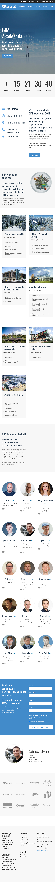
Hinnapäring (5, 848)
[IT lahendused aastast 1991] (9, 8)
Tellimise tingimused (26, 842)
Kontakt (22, 846)
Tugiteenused (24, 840)
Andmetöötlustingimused (27, 844)
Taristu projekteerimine (9, 867)
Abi (52, 2)
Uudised (32, 2)
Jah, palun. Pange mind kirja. (37, 721)
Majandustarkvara (7, 844)
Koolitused (30, 6)
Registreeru (7, 55)
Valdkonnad (22, 6)
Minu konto (23, 857)
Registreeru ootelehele (40, 727)
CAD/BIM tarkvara (7, 842)
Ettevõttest (23, 836)
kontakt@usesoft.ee (43, 851)
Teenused (44, 6)
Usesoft (24, 2)
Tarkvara (37, 6)
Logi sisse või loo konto (42, 2)
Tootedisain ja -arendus (9, 869)
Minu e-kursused (24, 855)
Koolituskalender (7, 840)
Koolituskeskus (24, 838)
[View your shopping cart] (52, 6)
